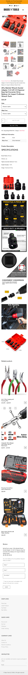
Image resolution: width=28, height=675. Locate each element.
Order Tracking (5, 628)
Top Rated (3, 608)
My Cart (3, 624)
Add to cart (15, 120)
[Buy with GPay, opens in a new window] (14, 125)
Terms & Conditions (6, 645)
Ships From (4, 110)
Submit (6, 587)
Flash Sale (3, 603)
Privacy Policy (4, 647)
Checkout (3, 626)
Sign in (17, 5)
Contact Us (4, 642)
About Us (3, 640)
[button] (24, 17)
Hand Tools (7, 81)
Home (2, 81)
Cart (11, 5)
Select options (25, 402)
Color (3, 103)
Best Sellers (4, 610)
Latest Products (5, 605)
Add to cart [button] (25, 491)
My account (4, 622)
